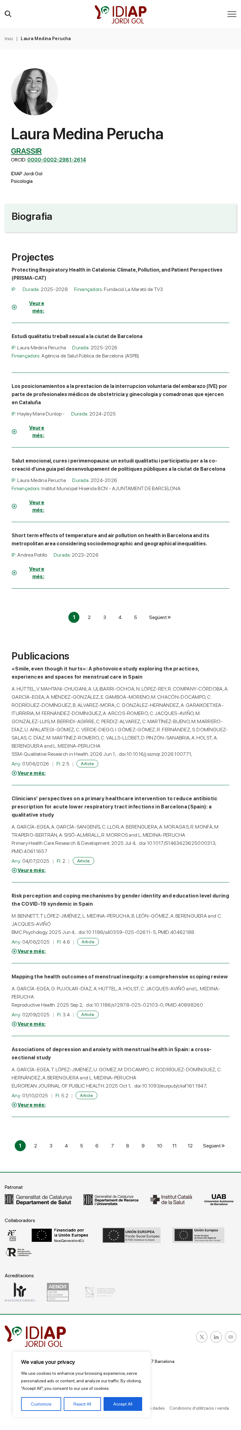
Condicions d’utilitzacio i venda (199, 1408)
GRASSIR (26, 151)
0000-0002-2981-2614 (56, 160)
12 (190, 1146)
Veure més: (36, 307)
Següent (158, 617)
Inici (9, 38)
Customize (41, 1403)
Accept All (122, 1403)
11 (174, 1146)
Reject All (82, 1403)
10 (159, 1146)
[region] (82, 1384)
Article (87, 763)
